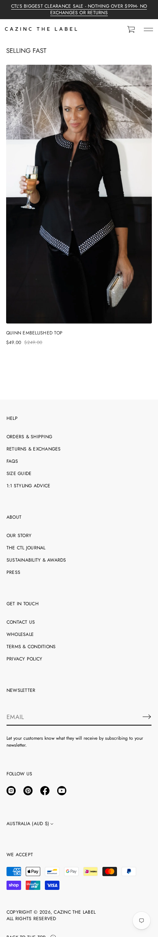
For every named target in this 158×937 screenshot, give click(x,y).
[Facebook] (44, 790)
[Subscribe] (146, 716)
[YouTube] (61, 790)
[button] (131, 29)
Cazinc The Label (74, 912)
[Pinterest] (28, 790)
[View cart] (131, 29)
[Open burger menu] (148, 29)
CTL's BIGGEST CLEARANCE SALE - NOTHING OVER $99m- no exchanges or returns (79, 9)
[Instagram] (11, 790)
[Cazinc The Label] (41, 29)
